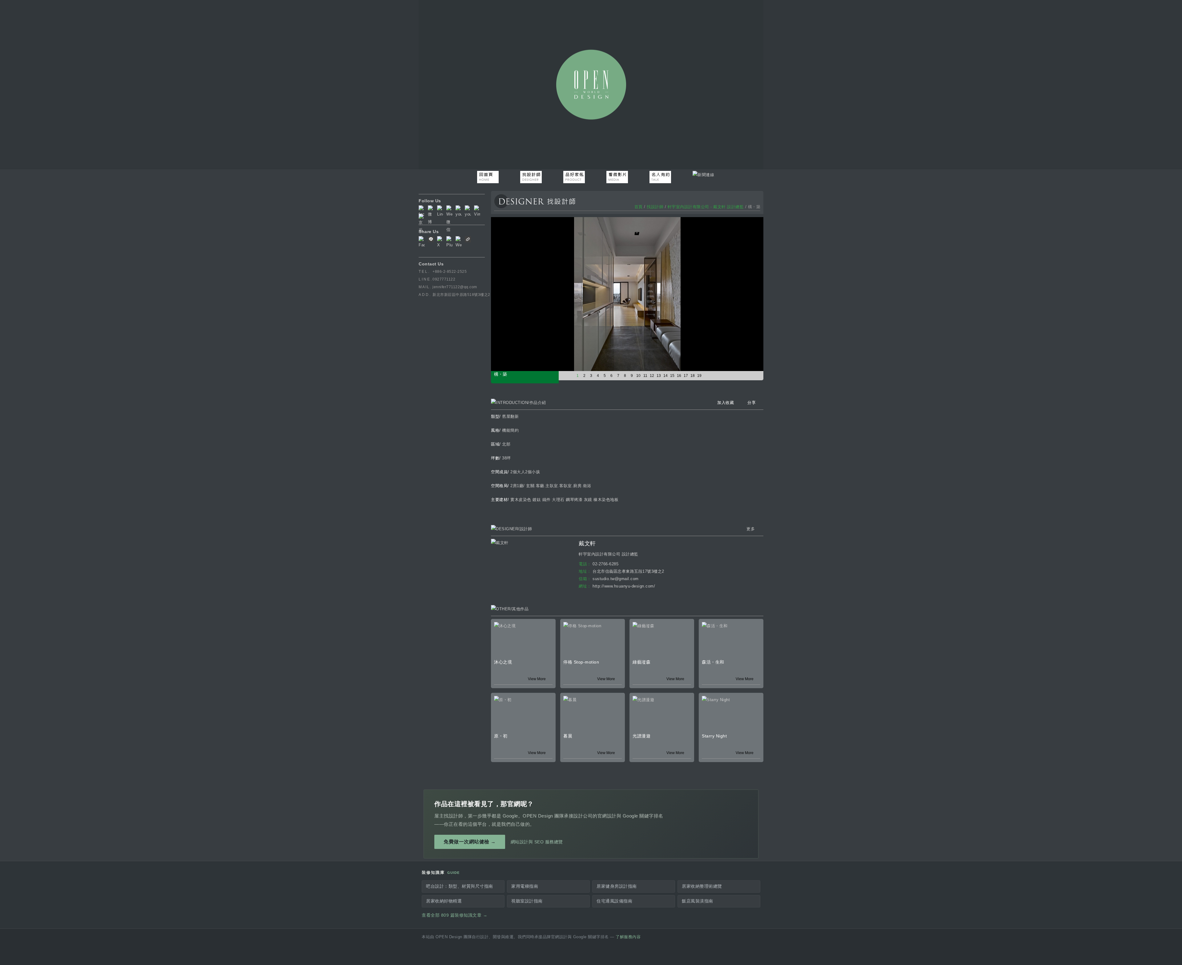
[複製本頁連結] (468, 241)
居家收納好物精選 (444, 901)
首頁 (638, 206)
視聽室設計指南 (527, 901)
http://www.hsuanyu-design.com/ (624, 586)
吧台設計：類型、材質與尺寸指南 (459, 886)
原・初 (501, 735)
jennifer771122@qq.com (454, 287)
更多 (750, 529)
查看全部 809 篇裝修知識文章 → (454, 915)
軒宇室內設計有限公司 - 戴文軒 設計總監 (706, 206)
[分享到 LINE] (431, 241)
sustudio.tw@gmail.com (616, 578)
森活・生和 (713, 662)
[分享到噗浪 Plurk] (449, 242)
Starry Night (714, 735)
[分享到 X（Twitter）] (440, 242)
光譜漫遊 (641, 735)
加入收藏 (725, 402)
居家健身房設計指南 (617, 886)
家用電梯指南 (524, 886)
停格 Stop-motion (581, 662)
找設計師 (655, 206)
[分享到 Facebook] (422, 242)
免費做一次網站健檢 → (470, 841)
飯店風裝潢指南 (697, 901)
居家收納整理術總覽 (702, 886)
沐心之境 (503, 662)
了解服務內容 (628, 937)
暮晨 (567, 735)
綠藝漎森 (641, 662)
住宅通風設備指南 (614, 901)
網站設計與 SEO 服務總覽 (537, 841)
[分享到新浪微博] (459, 242)
